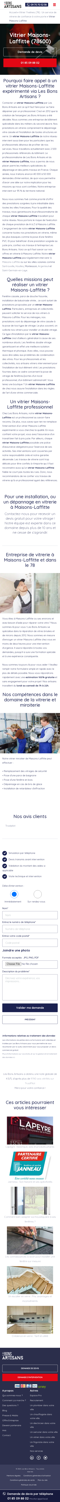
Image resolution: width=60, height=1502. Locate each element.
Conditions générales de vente (22, 1480)
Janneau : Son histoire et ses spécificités (30, 1181)
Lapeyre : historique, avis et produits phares (30, 1146)
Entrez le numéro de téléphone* (19, 922)
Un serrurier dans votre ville (44, 1432)
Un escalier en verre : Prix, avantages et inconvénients (30, 1298)
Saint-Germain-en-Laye (14, 270)
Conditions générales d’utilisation (37, 1475)
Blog (4, 1410)
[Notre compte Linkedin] (32, 1458)
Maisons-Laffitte (11, 262)
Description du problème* (16, 971)
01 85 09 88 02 (30, 63)
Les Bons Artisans (28, 1469)
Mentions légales (13, 1475)
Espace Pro (36, 1395)
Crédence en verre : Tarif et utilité (30, 1336)
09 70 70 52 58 (39, 4)
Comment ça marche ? (14, 1400)
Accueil (13, 12)
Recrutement (36, 1400)
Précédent (30, 1019)
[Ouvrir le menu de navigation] (54, 4)
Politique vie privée (28, 1485)
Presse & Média (10, 1415)
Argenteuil (43, 266)
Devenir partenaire (11, 1425)
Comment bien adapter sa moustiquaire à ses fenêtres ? (30, 1219)
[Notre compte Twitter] (45, 1458)
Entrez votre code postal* (16, 935)
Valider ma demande (30, 1008)
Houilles (20, 266)
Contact (6, 1435)
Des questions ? (10, 1405)
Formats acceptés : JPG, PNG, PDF (20, 957)
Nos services (36, 1451)
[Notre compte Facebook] (38, 1458)
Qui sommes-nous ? (12, 1395)
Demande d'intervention (30, 1377)
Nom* (5, 908)
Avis (4, 1430)
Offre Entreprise (10, 1420)
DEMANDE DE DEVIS (30, 1368)
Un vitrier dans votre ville (42, 1437)
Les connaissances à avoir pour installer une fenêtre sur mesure (30, 1259)
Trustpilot (10, 825)
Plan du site (42, 1480)
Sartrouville (8, 266)
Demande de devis (30, 52)
